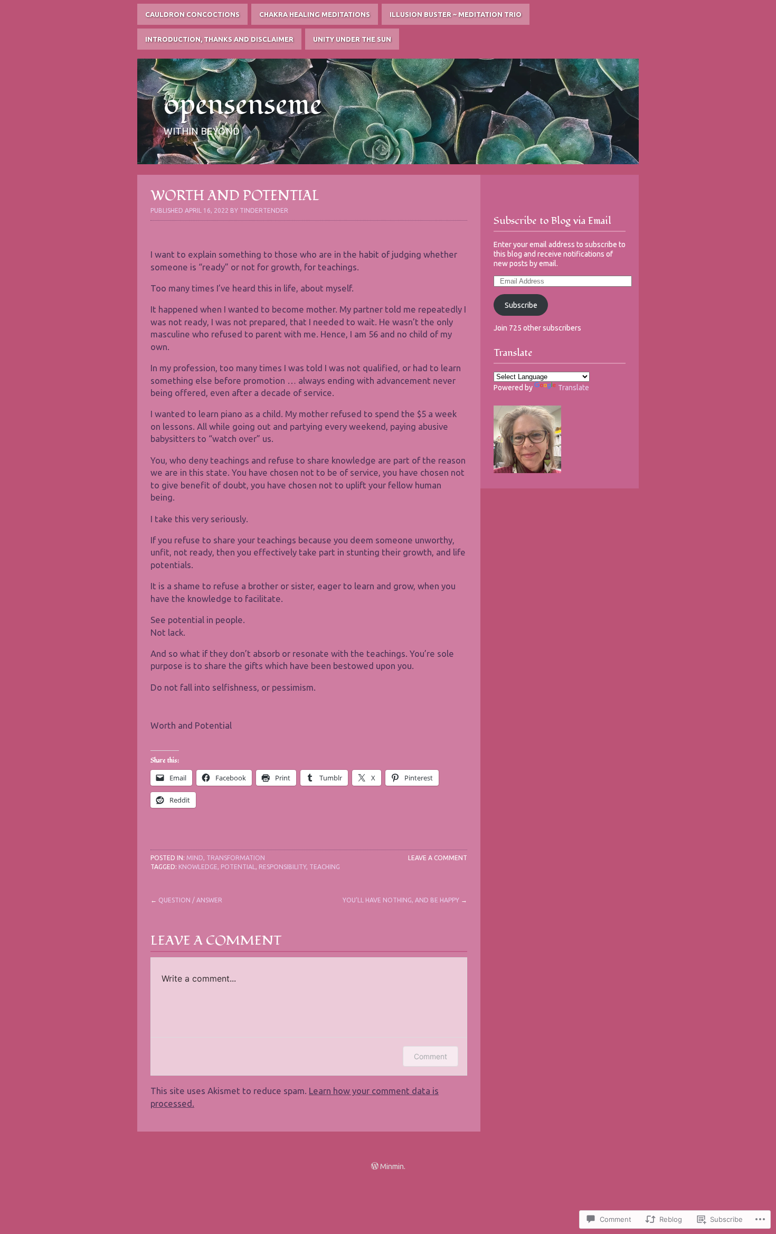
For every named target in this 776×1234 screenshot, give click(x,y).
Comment (430, 1056)
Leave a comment (437, 857)
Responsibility (282, 866)
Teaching (324, 866)
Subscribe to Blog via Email (552, 221)
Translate (573, 387)
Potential (238, 866)
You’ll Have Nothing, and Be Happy (401, 900)
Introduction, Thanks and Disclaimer (219, 39)
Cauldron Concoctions (192, 14)
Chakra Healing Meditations (314, 14)
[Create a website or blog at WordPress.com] (374, 1166)
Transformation (235, 857)
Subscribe (521, 305)
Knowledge (197, 866)
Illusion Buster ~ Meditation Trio (456, 14)
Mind (194, 857)
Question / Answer (190, 900)
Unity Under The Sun (352, 39)
